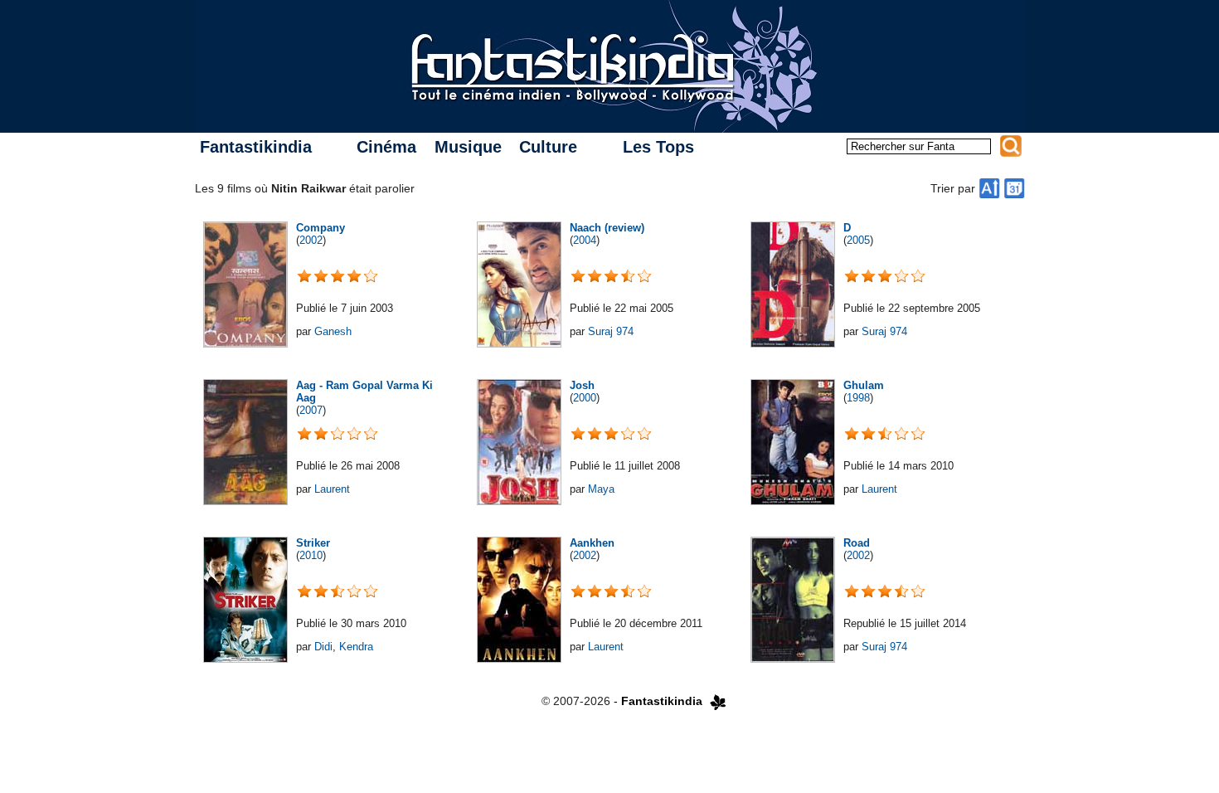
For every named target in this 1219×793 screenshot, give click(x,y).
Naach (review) (607, 227)
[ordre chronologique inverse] (1014, 188)
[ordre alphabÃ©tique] (989, 188)
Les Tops (658, 147)
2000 (584, 398)
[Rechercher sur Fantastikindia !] (1011, 146)
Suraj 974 (611, 331)
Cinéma (386, 147)
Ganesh (333, 331)
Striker (313, 543)
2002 (311, 240)
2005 (858, 240)
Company (320, 227)
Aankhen (592, 543)
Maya (601, 489)
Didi (323, 646)
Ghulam (863, 385)
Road (856, 543)
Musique (468, 147)
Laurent (332, 489)
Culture (548, 147)
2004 (584, 240)
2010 (311, 555)
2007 (311, 410)
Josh (582, 385)
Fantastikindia (256, 147)
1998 (858, 398)
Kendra (356, 646)
